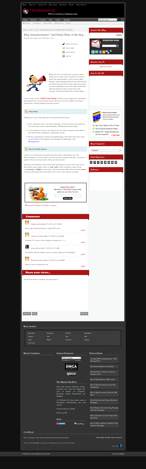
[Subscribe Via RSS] (103, 52)
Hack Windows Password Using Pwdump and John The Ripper (104, 409)
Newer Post (27, 314)
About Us (32, 5)
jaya (32, 248)
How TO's (27, 23)
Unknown (34, 236)
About (113, 437)
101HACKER (34, 443)
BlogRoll (67, 20)
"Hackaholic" (67, 189)
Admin (33, 224)
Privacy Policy (100, 437)
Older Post (84, 314)
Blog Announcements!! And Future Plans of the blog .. (55, 34)
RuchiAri (34, 260)
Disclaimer (53, 5)
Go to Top (115, 446)
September (87, 333)
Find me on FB (62, 413)
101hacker (26, 454)
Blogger (72, 443)
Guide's (58, 20)
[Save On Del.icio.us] (107, 52)
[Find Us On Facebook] (100, 52)
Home (25, 5)
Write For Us (81, 5)
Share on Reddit (70, 48)
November (50, 333)
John (58, 387)
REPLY (83, 230)
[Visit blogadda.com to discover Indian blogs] (61, 424)
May (85, 336)
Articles (37, 30)
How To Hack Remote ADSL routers (102, 379)
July (48, 336)
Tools (68, 23)
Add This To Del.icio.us (72, 44)
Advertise (63, 5)
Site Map (107, 437)
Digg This (68, 56)
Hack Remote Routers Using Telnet (102, 366)
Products (34, 20)
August (30, 336)
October (68, 333)
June (67, 336)
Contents (43, 20)
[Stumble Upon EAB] (96, 52)
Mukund (53, 443)
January (86, 340)
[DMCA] (71, 369)
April (30, 340)
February (69, 340)
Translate (78, 360)
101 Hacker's (31, 437)
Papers (71, 5)
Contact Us (42, 5)
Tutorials (37, 23)
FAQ (50, 20)
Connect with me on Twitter (66, 409)
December (31, 333)
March (49, 340)
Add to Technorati (70, 52)
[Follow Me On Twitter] (93, 52)
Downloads (59, 23)
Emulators (48, 23)
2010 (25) (31, 343)
